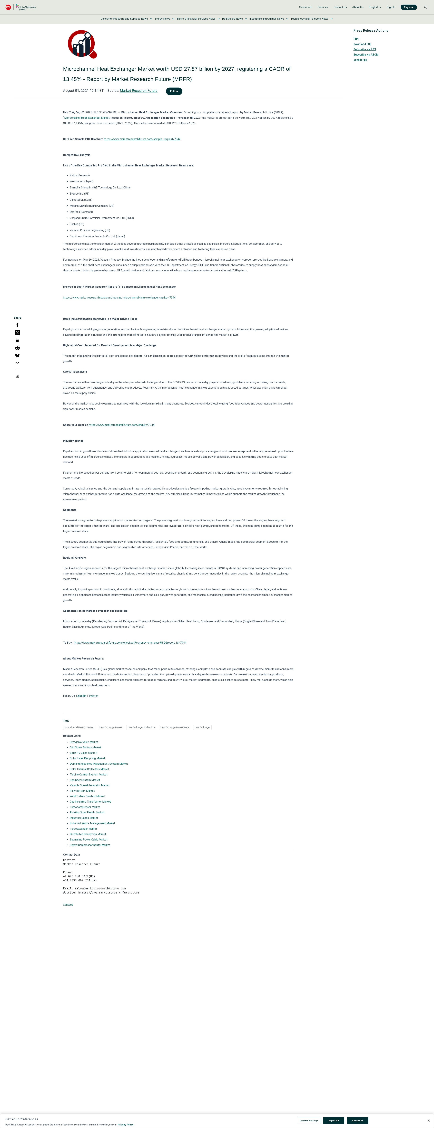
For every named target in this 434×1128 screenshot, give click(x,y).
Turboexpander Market (83, 828)
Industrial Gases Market (84, 818)
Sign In (391, 7)
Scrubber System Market (85, 780)
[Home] (20, 7)
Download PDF (362, 44)
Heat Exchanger (202, 727)
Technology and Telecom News (309, 18)
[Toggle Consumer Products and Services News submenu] (151, 18)
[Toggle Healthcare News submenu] (246, 18)
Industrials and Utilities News (266, 18)
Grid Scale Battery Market (85, 747)
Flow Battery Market (82, 790)
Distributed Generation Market (88, 834)
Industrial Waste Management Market (92, 823)
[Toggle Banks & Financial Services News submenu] (218, 18)
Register (409, 7)
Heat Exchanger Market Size (141, 727)
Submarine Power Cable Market (88, 839)
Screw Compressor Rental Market (90, 845)
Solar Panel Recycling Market (87, 758)
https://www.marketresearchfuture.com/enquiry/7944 (121, 425)
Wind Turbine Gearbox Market (87, 796)
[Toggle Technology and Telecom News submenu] (331, 18)
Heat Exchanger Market (111, 727)
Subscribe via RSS (364, 49)
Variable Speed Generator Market (90, 785)
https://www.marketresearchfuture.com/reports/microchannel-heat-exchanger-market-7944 (119, 297)
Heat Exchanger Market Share (175, 727)
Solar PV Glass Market (83, 752)
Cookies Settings (309, 1120)
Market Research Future (138, 91)
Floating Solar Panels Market (87, 812)
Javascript (360, 59)
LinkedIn (81, 695)
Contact (68, 904)
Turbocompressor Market (85, 807)
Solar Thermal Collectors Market (89, 769)
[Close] (428, 1120)
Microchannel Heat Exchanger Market (87, 117)
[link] (305, 7)
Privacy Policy (125, 1124)
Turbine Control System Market (88, 774)
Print (356, 38)
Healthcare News (232, 18)
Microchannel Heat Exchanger (79, 727)
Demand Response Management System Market (99, 763)
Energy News (162, 18)
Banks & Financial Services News (196, 18)
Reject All (334, 1120)
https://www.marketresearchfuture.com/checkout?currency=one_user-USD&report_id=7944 (130, 642)
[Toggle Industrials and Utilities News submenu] (287, 18)
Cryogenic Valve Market (84, 742)
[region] (217, 1121)
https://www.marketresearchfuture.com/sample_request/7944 (142, 139)
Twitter (93, 695)
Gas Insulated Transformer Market (90, 801)
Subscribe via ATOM (366, 54)
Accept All (357, 1120)
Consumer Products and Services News (124, 18)
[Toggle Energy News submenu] (173, 18)
